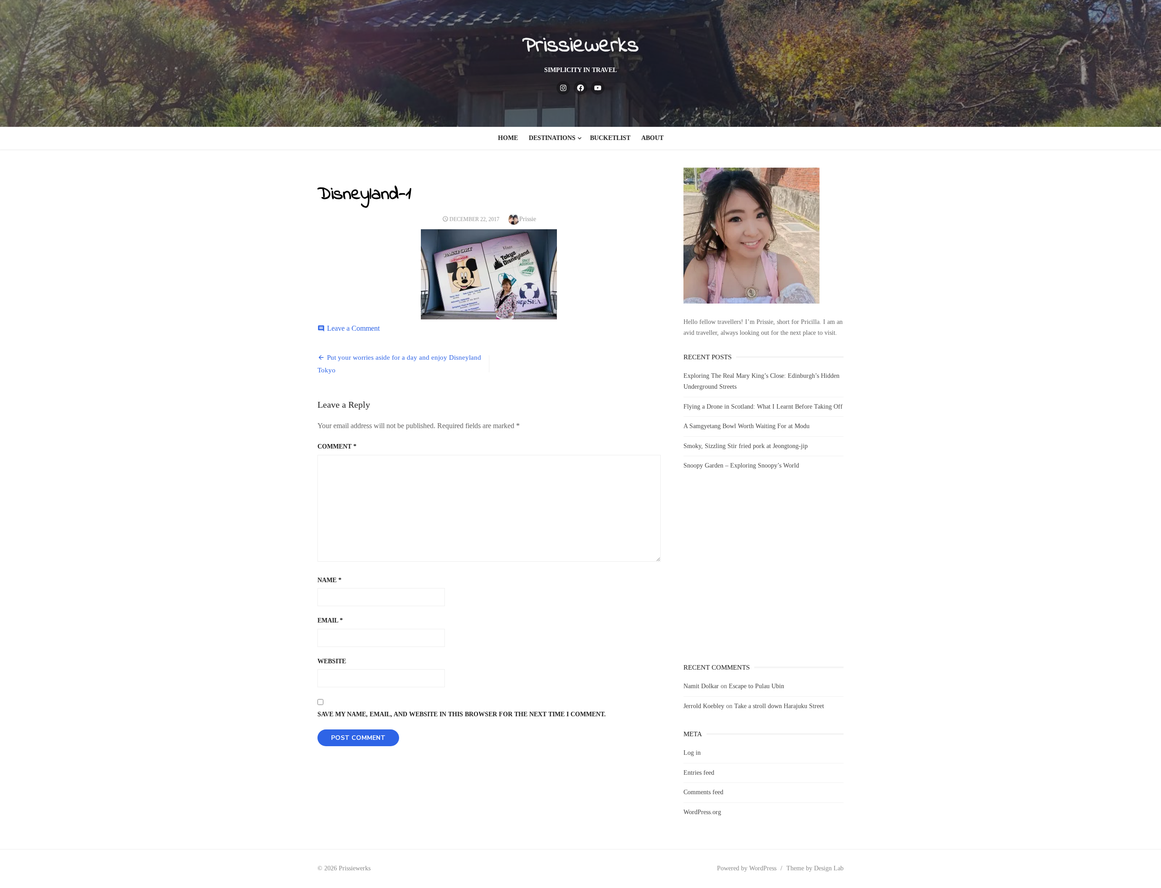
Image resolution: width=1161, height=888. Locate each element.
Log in (692, 752)
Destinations (552, 138)
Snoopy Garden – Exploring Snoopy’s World (741, 465)
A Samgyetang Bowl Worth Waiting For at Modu (746, 426)
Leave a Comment (353, 328)
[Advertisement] (763, 575)
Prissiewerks (580, 46)
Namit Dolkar (701, 686)
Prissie (527, 219)
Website (331, 661)
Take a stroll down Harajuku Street (779, 706)
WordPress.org (702, 812)
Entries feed (698, 772)
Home (508, 138)
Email (330, 620)
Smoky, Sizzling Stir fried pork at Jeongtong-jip (745, 446)
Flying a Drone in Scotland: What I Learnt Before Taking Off (763, 406)
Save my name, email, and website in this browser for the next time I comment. (461, 714)
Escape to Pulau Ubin (756, 686)
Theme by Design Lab (815, 868)
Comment (336, 446)
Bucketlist (610, 138)
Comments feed (703, 792)
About (652, 138)
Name (329, 580)
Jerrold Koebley (703, 706)
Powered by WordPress (746, 868)
